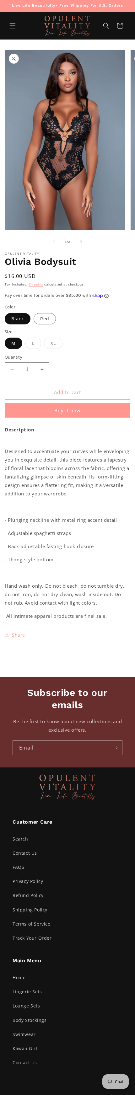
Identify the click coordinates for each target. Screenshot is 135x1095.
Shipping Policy (30, 910)
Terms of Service (32, 924)
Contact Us (25, 853)
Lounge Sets (26, 1006)
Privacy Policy (28, 881)
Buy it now (67, 410)
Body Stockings (29, 1020)
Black (17, 319)
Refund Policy (28, 895)
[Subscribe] (115, 747)
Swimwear (24, 1034)
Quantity (13, 357)
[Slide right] (81, 241)
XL (56, 344)
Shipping (36, 284)
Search (20, 839)
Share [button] (18, 635)
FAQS (18, 867)
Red (44, 319)
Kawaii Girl (25, 1048)
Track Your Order (32, 938)
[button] (12, 26)
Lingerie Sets (27, 992)
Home (19, 977)
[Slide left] (54, 241)
